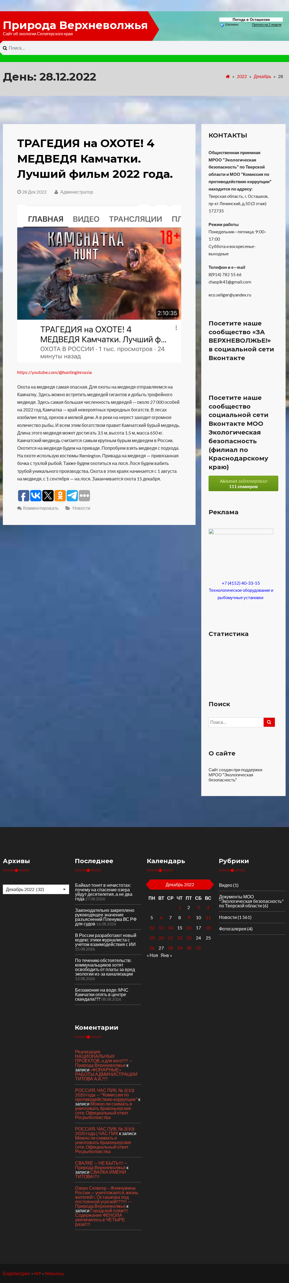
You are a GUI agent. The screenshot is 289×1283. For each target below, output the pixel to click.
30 (188, 947)
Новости (81, 508)
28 (170, 947)
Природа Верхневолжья (75, 25)
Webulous (54, 1273)
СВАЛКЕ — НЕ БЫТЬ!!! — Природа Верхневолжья (101, 1165)
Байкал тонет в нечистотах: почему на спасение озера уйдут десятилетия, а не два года (103, 891)
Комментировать (40, 508)
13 (161, 927)
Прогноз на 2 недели (266, 24)
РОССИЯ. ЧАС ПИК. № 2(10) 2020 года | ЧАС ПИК (104, 1131)
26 (151, 947)
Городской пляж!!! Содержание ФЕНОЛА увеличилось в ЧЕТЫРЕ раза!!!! (101, 1217)
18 (208, 927)
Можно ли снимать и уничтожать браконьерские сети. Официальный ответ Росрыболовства (103, 1110)
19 (151, 937)
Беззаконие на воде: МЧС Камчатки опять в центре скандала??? (101, 994)
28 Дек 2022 (34, 191)
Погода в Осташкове (251, 19)
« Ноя (152, 955)
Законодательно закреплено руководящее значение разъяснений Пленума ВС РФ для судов (106, 916)
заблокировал (243, 483)
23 (188, 937)
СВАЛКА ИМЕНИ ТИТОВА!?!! (100, 1174)
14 (170, 927)
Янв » (166, 955)
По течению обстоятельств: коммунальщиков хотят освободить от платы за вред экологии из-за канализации (105, 967)
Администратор (76, 191)
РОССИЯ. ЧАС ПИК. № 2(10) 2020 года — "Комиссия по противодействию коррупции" (106, 1094)
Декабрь (262, 76)
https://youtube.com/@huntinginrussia (54, 372)
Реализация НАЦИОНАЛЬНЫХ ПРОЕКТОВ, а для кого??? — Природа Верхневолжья (103, 1058)
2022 (242, 76)
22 (179, 937)
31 (198, 947)
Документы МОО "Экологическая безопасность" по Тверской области (251, 901)
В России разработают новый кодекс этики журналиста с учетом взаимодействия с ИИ (105, 939)
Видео (225, 885)
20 (161, 937)
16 (188, 927)
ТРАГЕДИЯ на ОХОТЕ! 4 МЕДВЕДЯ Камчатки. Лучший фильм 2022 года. (95, 158)
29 (179, 947)
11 (208, 917)
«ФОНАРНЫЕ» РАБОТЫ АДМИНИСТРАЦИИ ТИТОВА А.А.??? (106, 1074)
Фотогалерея (232, 928)
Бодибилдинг (16, 1273)
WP (37, 1273)
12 (151, 927)
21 (170, 937)
